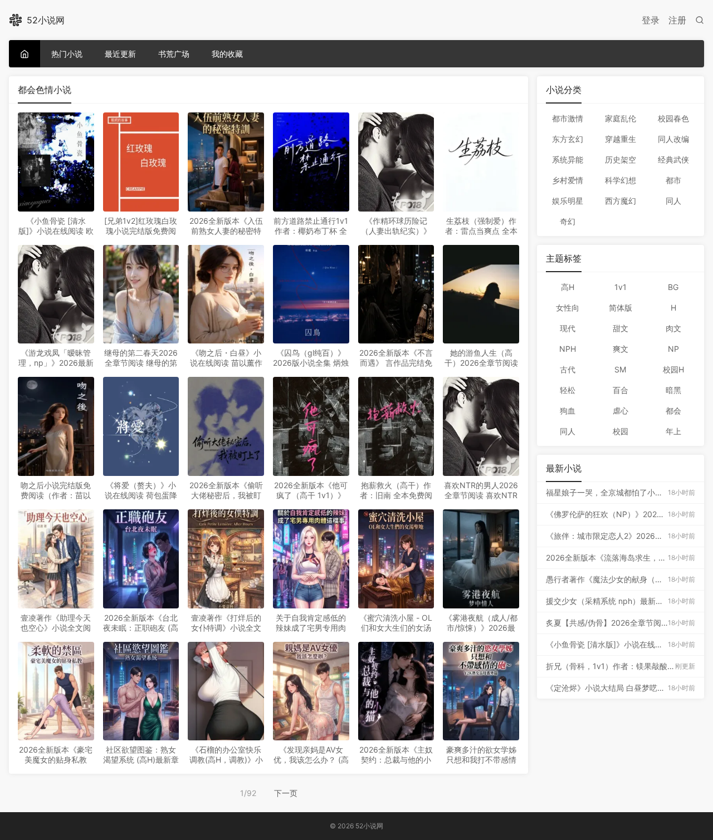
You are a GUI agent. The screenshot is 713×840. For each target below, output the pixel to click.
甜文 (620, 328)
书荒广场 (173, 53)
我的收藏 (227, 53)
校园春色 (673, 118)
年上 (673, 431)
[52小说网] (24, 53)
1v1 (620, 287)
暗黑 (673, 390)
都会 (673, 410)
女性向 (567, 307)
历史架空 (620, 159)
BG (673, 287)
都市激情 (567, 118)
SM (620, 369)
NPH (567, 348)
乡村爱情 (567, 180)
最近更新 (120, 53)
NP (673, 348)
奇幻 (567, 221)
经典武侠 (673, 159)
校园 (620, 431)
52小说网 (46, 20)
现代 (567, 328)
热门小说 (66, 53)
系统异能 (567, 159)
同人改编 (673, 139)
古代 (567, 369)
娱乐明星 (567, 200)
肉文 (673, 328)
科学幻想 (620, 180)
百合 (620, 390)
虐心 (620, 410)
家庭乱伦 (620, 118)
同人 (673, 200)
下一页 (285, 793)
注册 (677, 20)
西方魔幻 (620, 200)
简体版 (620, 307)
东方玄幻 (567, 139)
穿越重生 (620, 139)
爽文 (620, 348)
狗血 (567, 410)
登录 (651, 20)
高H (567, 287)
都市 (673, 180)
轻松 (567, 390)
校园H (673, 369)
